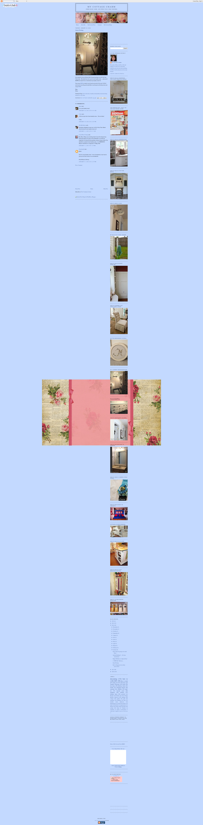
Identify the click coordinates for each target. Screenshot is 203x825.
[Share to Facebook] (104, 98)
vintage (111, 698)
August (114, 635)
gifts (124, 698)
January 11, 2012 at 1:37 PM (87, 145)
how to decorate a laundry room (89, 93)
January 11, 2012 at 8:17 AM (87, 131)
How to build (124, 681)
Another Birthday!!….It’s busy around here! (119, 655)
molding (123, 697)
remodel (112, 689)
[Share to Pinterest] (106, 98)
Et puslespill (81, 149)
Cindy (80, 114)
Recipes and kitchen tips (116, 695)
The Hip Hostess (82, 125)
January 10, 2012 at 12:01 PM (87, 121)
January (115, 649)
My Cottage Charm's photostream (115, 780)
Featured (100, 25)
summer (122, 692)
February (115, 647)
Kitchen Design (118, 765)
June (114, 639)
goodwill (123, 694)
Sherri (80, 106)
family (111, 687)
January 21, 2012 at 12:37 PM (87, 161)
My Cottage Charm (102, 6)
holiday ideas (113, 694)
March (114, 645)
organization (123, 705)
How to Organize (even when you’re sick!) (119, 665)
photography (123, 709)
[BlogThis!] (101, 98)
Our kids (116, 705)
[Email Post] (97, 97)
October (115, 631)
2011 (113, 669)
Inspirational (113, 703)
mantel (118, 709)
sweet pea (112, 711)
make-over (115, 682)
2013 (113, 623)
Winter (111, 706)
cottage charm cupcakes (120, 706)
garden (118, 698)
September (115, 633)
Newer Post (77, 188)
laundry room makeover (117, 702)
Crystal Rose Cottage (83, 134)
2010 (113, 671)
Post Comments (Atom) (86, 192)
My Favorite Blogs (108, 25)
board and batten (122, 703)
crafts (123, 684)
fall (124, 700)
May (114, 641)
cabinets (120, 689)
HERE (81, 83)
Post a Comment (78, 165)
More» (120, 766)
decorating (113, 679)
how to (125, 679)
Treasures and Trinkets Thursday (119, 683)
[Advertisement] (87, 177)
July (114, 637)
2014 (113, 621)
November (115, 629)
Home (77, 25)
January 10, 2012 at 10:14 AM (87, 110)
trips (111, 705)
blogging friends (121, 687)
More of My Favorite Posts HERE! (117, 744)
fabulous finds (121, 686)
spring (118, 708)
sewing (111, 708)
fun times (112, 686)
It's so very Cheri (81, 95)
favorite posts (120, 691)
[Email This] (100, 98)
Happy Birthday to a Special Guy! (120, 658)
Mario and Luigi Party (124, 711)
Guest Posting (116, 663)
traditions (112, 692)
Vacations (124, 708)
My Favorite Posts (91, 25)
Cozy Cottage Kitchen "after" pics (118, 748)
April (114, 643)
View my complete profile (117, 73)
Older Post (105, 188)
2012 (113, 625)
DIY (115, 681)
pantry (117, 711)
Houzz (113, 765)
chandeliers (112, 709)
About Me (83, 25)
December (115, 627)
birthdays (119, 700)
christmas (112, 700)
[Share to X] (103, 98)
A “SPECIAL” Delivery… (118, 661)
